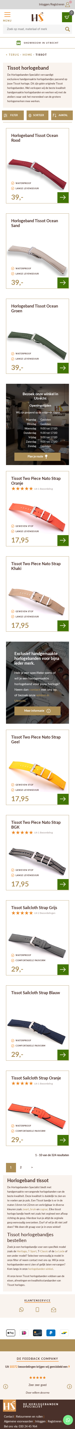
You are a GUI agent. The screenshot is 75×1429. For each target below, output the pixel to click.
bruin (33, 1209)
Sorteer (38, 115)
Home (27, 55)
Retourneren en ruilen (29, 1416)
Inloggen (40, 1421)
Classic (44, 1251)
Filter (14, 115)
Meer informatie (34, 710)
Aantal (63, 115)
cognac (44, 1209)
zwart (26, 1209)
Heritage (22, 1251)
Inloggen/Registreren (52, 4)
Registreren (55, 1421)
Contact (9, 1416)
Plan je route (36, 456)
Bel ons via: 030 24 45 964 (20, 1426)
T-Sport (32, 1251)
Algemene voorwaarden (18, 1421)
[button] (7, 16)
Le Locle (59, 1251)
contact (34, 689)
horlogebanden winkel (40, 1269)
